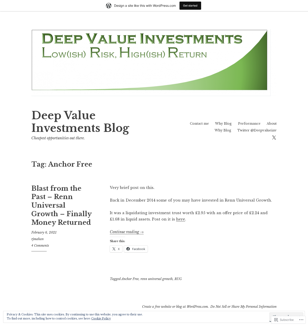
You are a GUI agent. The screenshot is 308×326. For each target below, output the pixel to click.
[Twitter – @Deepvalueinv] (274, 137)
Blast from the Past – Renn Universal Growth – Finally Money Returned (61, 205)
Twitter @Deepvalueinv (257, 130)
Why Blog (223, 124)
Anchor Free (130, 279)
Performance (249, 124)
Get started (190, 5)
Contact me (199, 124)
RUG (178, 279)
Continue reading (127, 232)
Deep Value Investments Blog (80, 122)
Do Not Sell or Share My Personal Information (243, 307)
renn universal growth (156, 279)
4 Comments (40, 245)
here (180, 219)
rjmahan (37, 239)
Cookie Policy (101, 318)
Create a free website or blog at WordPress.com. (175, 307)
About (272, 124)
